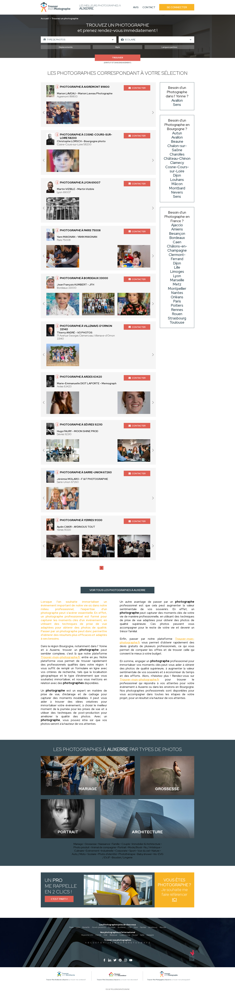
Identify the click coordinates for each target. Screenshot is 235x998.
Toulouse (111, 927)
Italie (142, 935)
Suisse (135, 935)
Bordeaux (121, 927)
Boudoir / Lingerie (122, 857)
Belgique (113, 935)
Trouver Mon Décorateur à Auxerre (108, 980)
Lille (129, 927)
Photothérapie (127, 854)
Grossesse (91, 844)
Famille (116, 844)
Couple (125, 844)
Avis (136, 7)
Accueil (45, 18)
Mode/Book (135, 847)
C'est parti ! (59, 899)
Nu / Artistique (152, 847)
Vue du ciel (143, 850)
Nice (136, 927)
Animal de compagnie (103, 847)
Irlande (98, 935)
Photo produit (81, 847)
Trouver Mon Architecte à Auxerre (57, 980)
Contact (148, 7)
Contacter (139, 87)
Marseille (86, 927)
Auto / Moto (79, 854)
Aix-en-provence (99, 927)
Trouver (117, 57)
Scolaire (91, 854)
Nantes (143, 927)
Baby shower (144, 854)
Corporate (121, 850)
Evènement (92, 850)
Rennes (163, 927)
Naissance (104, 844)
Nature (156, 850)
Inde (105, 935)
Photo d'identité (107, 854)
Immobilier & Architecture (146, 844)
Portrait (122, 847)
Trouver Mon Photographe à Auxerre (159, 980)
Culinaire (79, 850)
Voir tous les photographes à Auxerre (117, 590)
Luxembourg (125, 935)
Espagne (150, 935)
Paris (71, 927)
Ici (174, 899)
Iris (155, 854)
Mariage (78, 844)
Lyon (78, 927)
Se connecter (177, 7)
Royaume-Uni (87, 935)
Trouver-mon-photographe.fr (60, 657)
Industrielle (107, 850)
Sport (132, 850)
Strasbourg (152, 927)
